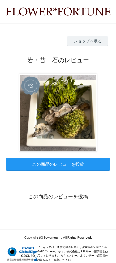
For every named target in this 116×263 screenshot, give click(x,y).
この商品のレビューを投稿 (58, 164)
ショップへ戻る (88, 41)
